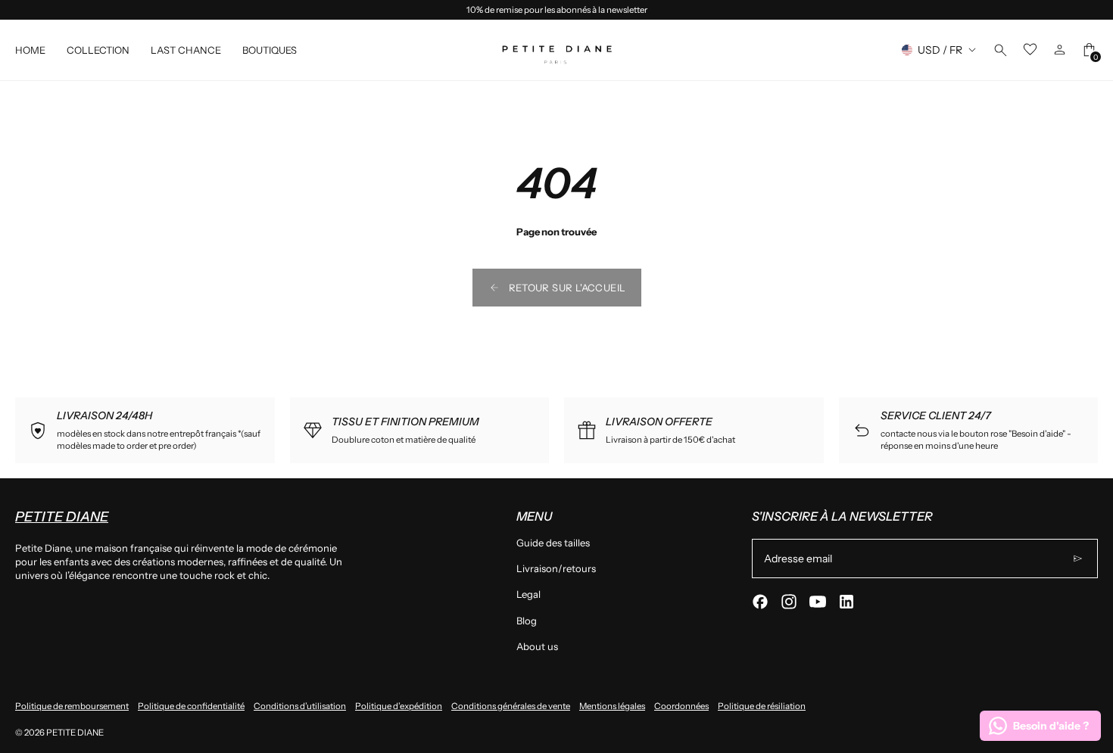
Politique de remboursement (72, 706)
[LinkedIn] (846, 601)
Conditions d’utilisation (300, 706)
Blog (526, 621)
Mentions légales (612, 706)
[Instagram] (789, 601)
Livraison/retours (556, 568)
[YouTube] (817, 601)
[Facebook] (760, 601)
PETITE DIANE (75, 732)
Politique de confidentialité (191, 706)
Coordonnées (681, 706)
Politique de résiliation (762, 706)
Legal (528, 594)
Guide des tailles (553, 543)
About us (537, 646)
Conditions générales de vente (510, 706)
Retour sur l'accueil (567, 288)
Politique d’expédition (398, 706)
